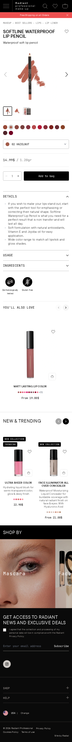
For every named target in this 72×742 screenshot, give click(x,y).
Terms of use (28, 732)
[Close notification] (67, 15)
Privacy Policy (43, 728)
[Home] (25, 6)
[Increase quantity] (18, 176)
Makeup (7, 23)
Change (25, 713)
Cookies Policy (10, 732)
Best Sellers (23, 23)
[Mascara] (27, 573)
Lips (38, 23)
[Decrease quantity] (6, 176)
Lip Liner (51, 23)
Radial (65, 735)
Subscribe (61, 646)
